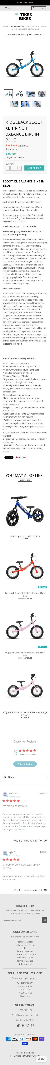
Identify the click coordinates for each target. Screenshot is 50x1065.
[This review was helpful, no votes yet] (40, 840)
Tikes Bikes (29, 1052)
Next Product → (36, 35)
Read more (20, 829)
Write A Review (25, 764)
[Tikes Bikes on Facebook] (23, 1025)
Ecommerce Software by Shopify (25, 1055)
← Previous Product (16, 35)
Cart (40, 8)
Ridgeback (11, 149)
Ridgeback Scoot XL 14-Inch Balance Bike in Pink (25, 654)
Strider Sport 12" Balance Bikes (25, 536)
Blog (25, 948)
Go (45, 920)
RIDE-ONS (25, 989)
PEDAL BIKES (25, 986)
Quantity (10, 164)
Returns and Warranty (25, 954)
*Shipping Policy (25, 957)
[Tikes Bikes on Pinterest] (32, 1025)
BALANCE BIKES (25, 983)
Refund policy (25, 964)
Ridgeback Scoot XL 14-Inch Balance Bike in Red (25, 594)
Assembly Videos (25, 942)
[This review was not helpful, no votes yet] (45, 840)
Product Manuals (25, 951)
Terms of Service (25, 961)
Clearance (25, 996)
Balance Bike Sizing (25, 945)
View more (25, 480)
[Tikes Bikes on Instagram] (27, 1025)
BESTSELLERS (17, 26)
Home (6, 26)
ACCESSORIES (25, 993)
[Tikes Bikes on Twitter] (18, 1025)
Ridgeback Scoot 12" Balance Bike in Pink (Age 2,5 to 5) (25, 714)
